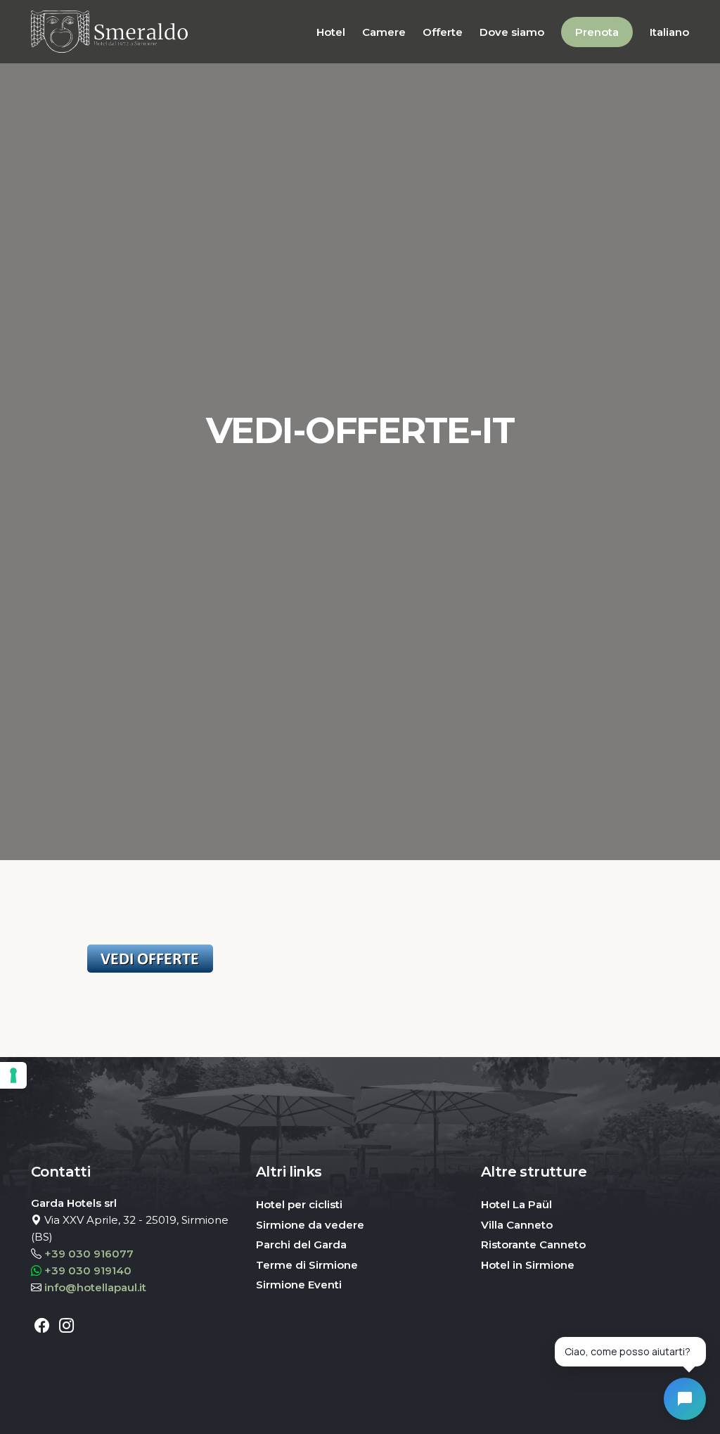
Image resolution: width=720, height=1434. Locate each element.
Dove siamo (512, 32)
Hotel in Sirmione (527, 1265)
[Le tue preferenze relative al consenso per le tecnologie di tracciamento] (13, 1075)
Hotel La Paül (516, 1204)
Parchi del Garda (301, 1244)
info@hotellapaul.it (95, 1287)
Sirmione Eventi (299, 1284)
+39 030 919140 (87, 1270)
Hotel (330, 32)
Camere (384, 32)
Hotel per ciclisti (299, 1204)
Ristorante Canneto (533, 1244)
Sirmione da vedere (310, 1224)
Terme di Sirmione (307, 1265)
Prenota (597, 32)
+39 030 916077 (89, 1253)
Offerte (443, 32)
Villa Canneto (517, 1224)
